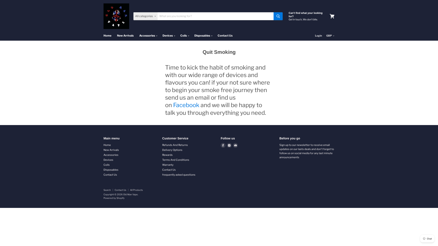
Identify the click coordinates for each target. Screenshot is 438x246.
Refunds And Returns (175, 145)
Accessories (147, 35)
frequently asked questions (178, 174)
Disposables (202, 35)
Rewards (167, 154)
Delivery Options (172, 150)
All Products (136, 190)
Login (318, 35)
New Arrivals (125, 35)
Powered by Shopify (114, 198)
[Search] (278, 16)
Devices (168, 35)
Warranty (167, 164)
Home (107, 35)
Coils (183, 35)
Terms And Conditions (175, 159)
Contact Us (225, 35)
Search (107, 190)
